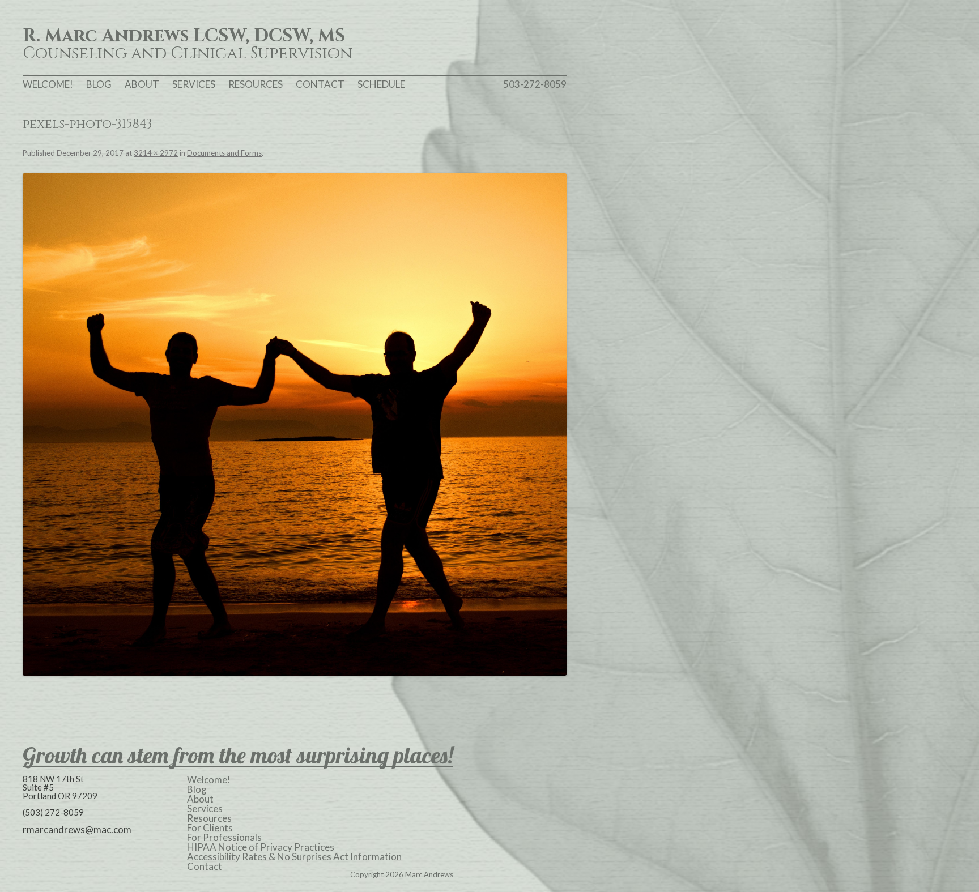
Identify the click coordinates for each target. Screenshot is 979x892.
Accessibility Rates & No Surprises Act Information (294, 857)
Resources (255, 84)
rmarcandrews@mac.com (77, 829)
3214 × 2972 (156, 152)
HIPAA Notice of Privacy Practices (260, 847)
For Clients (210, 828)
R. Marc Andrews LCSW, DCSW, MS (184, 36)
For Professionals (224, 837)
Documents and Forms (224, 152)
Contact (320, 84)
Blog (99, 84)
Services (193, 84)
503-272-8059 (535, 84)
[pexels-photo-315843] (295, 424)
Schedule (381, 84)
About (142, 84)
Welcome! (48, 84)
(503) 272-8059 (53, 812)
